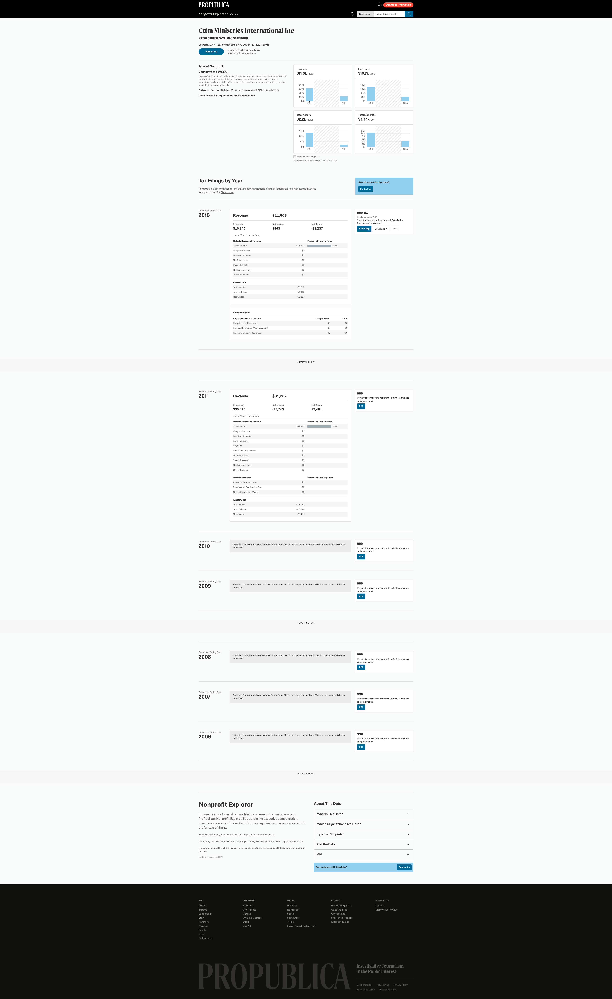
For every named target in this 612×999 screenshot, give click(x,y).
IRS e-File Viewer (232, 848)
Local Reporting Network (301, 926)
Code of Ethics (364, 985)
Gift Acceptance (387, 989)
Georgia (234, 14)
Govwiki (202, 851)
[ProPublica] (214, 4)
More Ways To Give (386, 909)
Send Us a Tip (339, 909)
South (290, 913)
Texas (290, 921)
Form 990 (204, 188)
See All (247, 926)
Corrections (338, 913)
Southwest (293, 917)
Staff (201, 917)
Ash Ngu (243, 834)
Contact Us (365, 189)
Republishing (382, 985)
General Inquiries (341, 905)
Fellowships (205, 938)
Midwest (292, 905)
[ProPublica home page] (274, 976)
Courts (247, 913)
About (202, 905)
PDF (361, 406)
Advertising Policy (366, 989)
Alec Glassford (229, 834)
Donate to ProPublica (398, 4)
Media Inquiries (340, 921)
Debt (246, 921)
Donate (379, 905)
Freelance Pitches (342, 917)
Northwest (293, 909)
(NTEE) (274, 90)
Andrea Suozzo (210, 834)
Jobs (201, 934)
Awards (203, 926)
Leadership (205, 913)
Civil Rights (249, 909)
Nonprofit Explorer (212, 14)
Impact (203, 909)
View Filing (364, 228)
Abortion (248, 905)
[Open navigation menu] (379, 4)
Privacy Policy (401, 985)
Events (203, 930)
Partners (204, 921)
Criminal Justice (252, 917)
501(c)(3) (223, 71)
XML (395, 228)
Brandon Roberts (264, 834)
